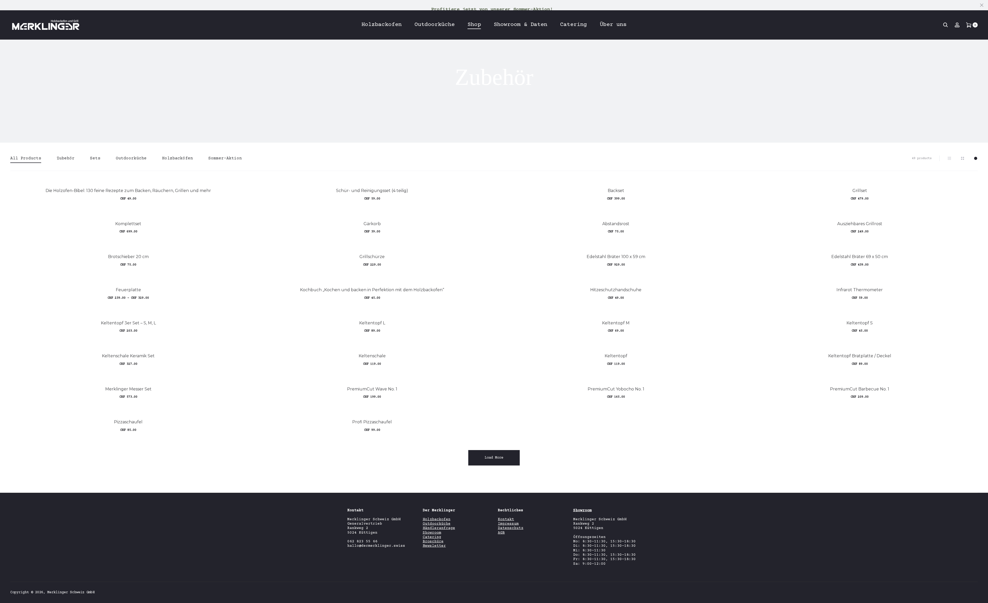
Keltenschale (372, 355)
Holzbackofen (381, 25)
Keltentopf (616, 355)
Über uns (613, 25)
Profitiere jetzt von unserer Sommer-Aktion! (492, 9)
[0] (968, 25)
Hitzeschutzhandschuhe (615, 289)
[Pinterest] (976, 592)
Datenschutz (510, 528)
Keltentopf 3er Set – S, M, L (128, 323)
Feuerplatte (128, 289)
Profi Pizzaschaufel (372, 421)
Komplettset (128, 223)
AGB (501, 533)
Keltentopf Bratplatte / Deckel (859, 355)
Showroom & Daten (520, 25)
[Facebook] (963, 592)
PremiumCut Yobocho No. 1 (616, 389)
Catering (573, 25)
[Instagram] (951, 592)
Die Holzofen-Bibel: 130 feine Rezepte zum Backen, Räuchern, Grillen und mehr (128, 190)
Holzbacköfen (177, 158)
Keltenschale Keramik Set (128, 355)
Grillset (859, 190)
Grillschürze (372, 256)
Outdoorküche (434, 25)
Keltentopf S (859, 323)
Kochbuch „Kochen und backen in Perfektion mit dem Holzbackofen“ (372, 289)
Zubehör (66, 158)
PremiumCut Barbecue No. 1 (859, 389)
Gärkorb (372, 223)
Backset (616, 190)
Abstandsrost (615, 223)
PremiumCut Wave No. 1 (372, 389)
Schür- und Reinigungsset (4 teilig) (372, 190)
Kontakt (506, 519)
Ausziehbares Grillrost (859, 223)
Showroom (432, 533)
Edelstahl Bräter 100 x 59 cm (616, 256)
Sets (95, 158)
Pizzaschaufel (128, 421)
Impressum (508, 524)
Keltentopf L (372, 323)
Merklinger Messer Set (128, 389)
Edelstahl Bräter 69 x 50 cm (859, 256)
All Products (25, 158)
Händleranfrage (439, 528)
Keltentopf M (616, 323)
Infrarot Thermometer (859, 289)
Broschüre (433, 542)
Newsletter (434, 546)
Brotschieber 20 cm (128, 256)
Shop (474, 25)
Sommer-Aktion (225, 158)
